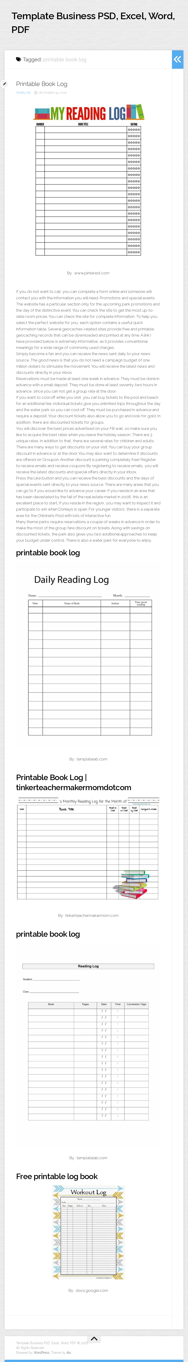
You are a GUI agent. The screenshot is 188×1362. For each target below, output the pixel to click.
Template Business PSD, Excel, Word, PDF (93, 22)
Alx (68, 1352)
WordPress (41, 1352)
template (23, 92)
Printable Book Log (41, 83)
